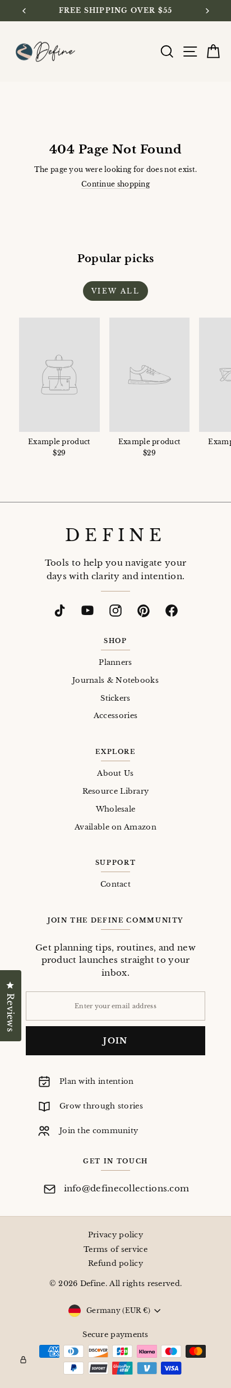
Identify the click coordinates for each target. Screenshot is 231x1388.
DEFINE (115, 535)
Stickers (115, 698)
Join (115, 1041)
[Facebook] (171, 610)
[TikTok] (59, 610)
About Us (115, 773)
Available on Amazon (115, 827)
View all (115, 291)
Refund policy (115, 1263)
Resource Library (115, 791)
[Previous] (24, 11)
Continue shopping (115, 184)
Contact (115, 884)
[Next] (206, 11)
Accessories (115, 715)
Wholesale (116, 809)
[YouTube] (87, 610)
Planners (115, 662)
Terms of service (115, 1249)
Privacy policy (115, 1235)
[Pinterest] (143, 610)
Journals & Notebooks (115, 680)
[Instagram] (115, 610)
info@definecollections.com (127, 1188)
